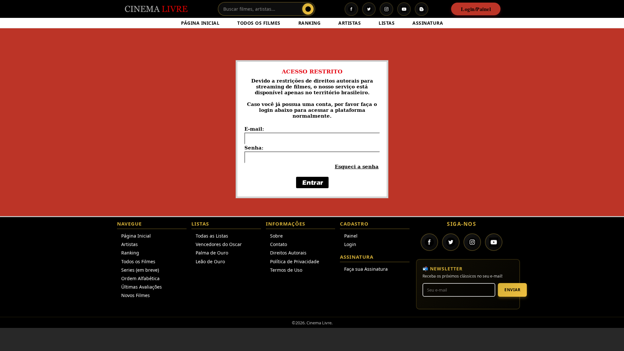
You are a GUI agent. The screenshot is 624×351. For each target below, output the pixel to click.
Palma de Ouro (212, 253)
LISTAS (387, 23)
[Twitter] (369, 9)
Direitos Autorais (288, 253)
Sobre (276, 236)
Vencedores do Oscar (219, 244)
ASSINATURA (427, 23)
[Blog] (421, 9)
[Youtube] (404, 9)
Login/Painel (476, 9)
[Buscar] (308, 9)
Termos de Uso (286, 270)
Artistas (129, 244)
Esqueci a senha (357, 167)
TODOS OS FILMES (258, 23)
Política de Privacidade (294, 261)
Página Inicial (136, 236)
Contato (278, 244)
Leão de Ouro (210, 261)
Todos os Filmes (138, 261)
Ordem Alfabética (140, 278)
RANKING (309, 23)
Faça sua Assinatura (366, 269)
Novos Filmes (135, 295)
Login (350, 244)
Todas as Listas (212, 236)
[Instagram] (386, 9)
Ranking (130, 253)
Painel (351, 236)
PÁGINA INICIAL (200, 23)
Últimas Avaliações (141, 287)
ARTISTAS (349, 23)
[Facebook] (351, 9)
